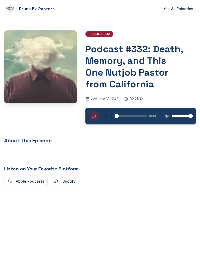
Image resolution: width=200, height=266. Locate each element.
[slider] (117, 116)
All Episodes (182, 8)
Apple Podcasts (30, 181)
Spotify (69, 181)
